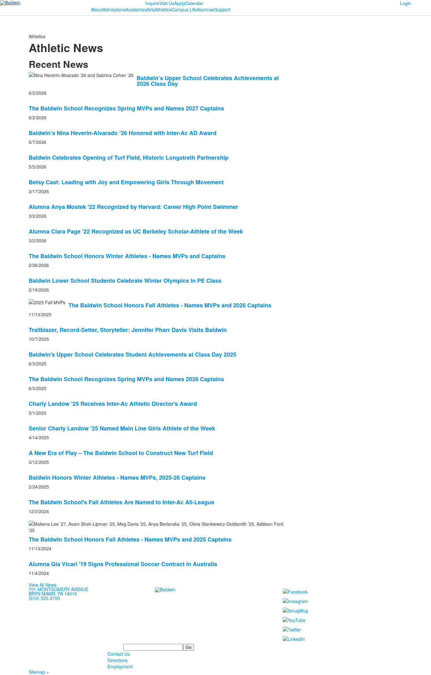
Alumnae (206, 9)
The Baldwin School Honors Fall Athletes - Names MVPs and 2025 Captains (130, 539)
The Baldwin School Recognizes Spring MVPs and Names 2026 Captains (126, 379)
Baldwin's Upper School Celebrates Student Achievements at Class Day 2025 (132, 354)
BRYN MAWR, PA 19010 (53, 593)
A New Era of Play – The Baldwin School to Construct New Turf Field (121, 453)
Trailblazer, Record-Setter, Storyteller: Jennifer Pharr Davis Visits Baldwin (128, 330)
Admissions (114, 9)
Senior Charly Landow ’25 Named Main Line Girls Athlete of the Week (122, 428)
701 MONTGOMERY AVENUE (58, 589)
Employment (120, 666)
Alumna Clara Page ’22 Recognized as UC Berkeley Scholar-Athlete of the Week (136, 231)
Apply (179, 3)
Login (405, 3)
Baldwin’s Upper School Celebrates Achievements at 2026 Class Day (208, 81)
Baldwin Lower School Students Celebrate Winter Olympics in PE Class (125, 280)
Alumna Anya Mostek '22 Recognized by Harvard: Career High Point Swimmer (133, 207)
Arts (151, 9)
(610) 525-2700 (44, 598)
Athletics (163, 9)
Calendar (194, 3)
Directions (117, 660)
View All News (42, 585)
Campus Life (184, 9)
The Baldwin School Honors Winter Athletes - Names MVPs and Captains (127, 256)
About (97, 9)
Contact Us (119, 654)
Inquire (152, 3)
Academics (136, 9)
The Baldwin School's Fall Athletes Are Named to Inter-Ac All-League (121, 502)
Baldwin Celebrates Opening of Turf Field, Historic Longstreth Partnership (128, 157)
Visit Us (166, 3)
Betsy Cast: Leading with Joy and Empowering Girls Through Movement (126, 182)
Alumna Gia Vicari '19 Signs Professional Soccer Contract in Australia (123, 564)
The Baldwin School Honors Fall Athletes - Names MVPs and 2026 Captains (169, 305)
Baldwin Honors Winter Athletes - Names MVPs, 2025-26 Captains (117, 477)
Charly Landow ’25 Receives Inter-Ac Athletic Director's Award (113, 404)
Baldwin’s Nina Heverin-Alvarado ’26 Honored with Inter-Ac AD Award (122, 133)
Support (222, 9)
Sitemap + (39, 672)
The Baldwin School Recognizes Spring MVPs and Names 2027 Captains (126, 108)
